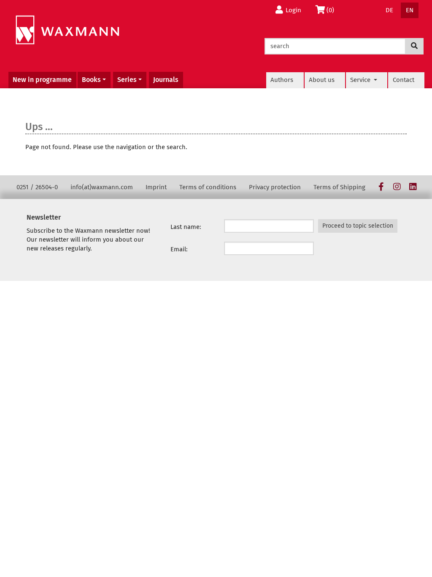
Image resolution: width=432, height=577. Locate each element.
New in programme (42, 80)
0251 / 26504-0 (37, 187)
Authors (281, 80)
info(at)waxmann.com (101, 187)
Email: (179, 249)
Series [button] (127, 80)
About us (322, 80)
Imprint (156, 187)
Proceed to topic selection (357, 225)
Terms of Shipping (339, 187)
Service (361, 80)
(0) (332, 10)
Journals (165, 80)
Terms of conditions (207, 187)
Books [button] (91, 80)
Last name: (185, 227)
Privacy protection (275, 187)
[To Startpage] (67, 30)
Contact (403, 80)
